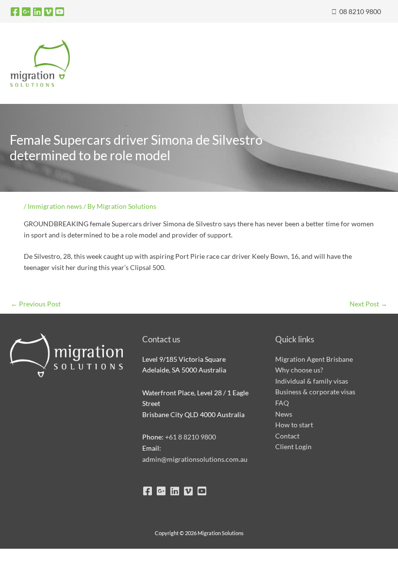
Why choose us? (299, 370)
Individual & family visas (311, 381)
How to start (294, 425)
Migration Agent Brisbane (314, 359)
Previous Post (36, 304)
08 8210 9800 (359, 11)
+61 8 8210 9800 (190, 437)
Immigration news (55, 206)
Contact (287, 436)
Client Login (293, 446)
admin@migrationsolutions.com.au (195, 459)
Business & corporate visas (315, 392)
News (283, 414)
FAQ (282, 403)
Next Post (368, 304)
